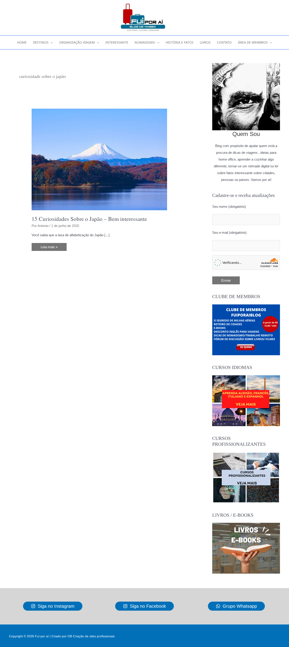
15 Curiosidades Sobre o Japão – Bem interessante (89, 218)
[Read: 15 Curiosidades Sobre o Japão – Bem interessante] (99, 159)
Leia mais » (50, 248)
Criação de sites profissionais (94, 636)
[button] (51, 42)
